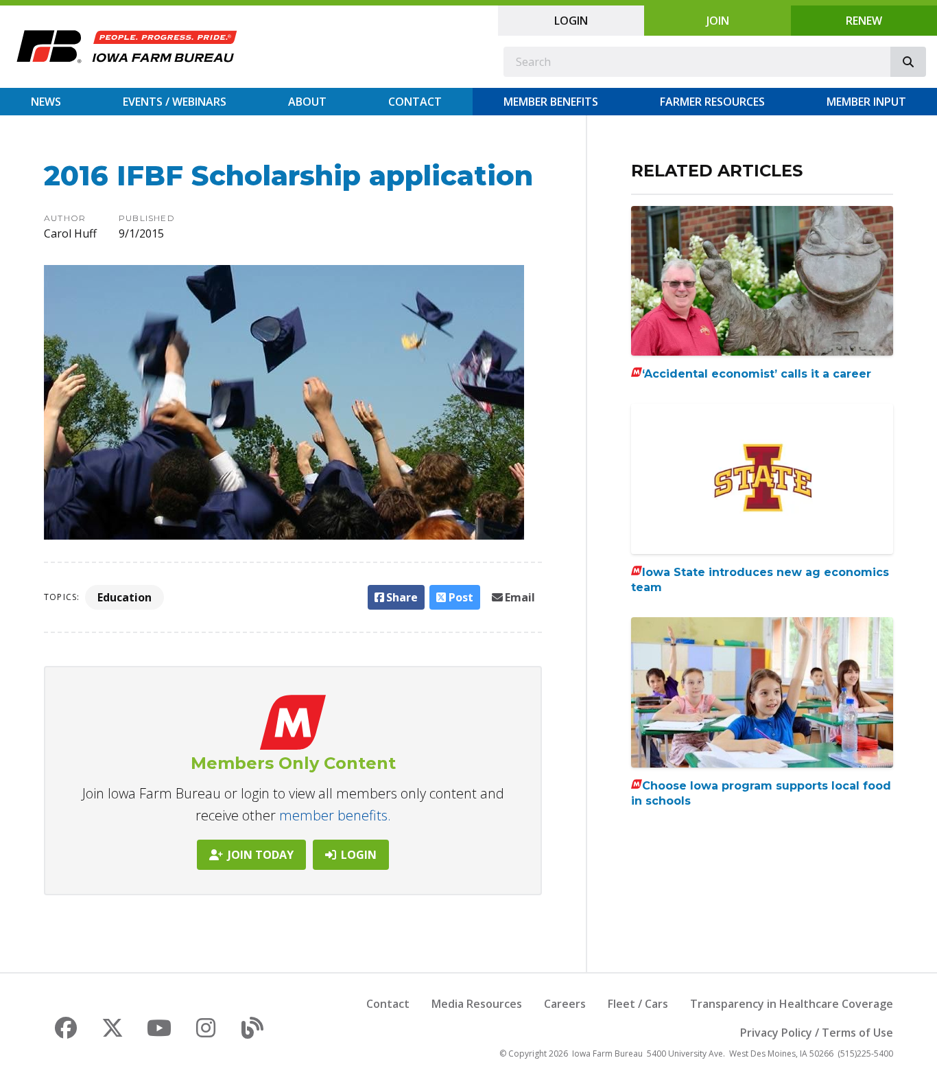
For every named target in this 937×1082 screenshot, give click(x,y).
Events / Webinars (174, 101)
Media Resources (476, 1003)
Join (718, 20)
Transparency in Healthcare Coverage (791, 1003)
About (307, 101)
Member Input (866, 101)
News (46, 101)
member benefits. (335, 815)
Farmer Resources (712, 101)
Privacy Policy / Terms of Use (816, 1032)
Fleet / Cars (638, 1003)
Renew (864, 20)
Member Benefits (550, 101)
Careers (565, 1003)
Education (124, 597)
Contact (415, 101)
